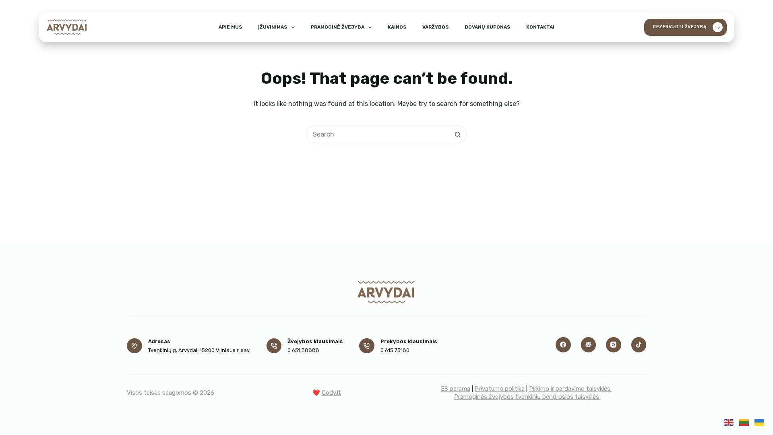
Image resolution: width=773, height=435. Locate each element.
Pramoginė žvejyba (337, 27)
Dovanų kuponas (487, 27)
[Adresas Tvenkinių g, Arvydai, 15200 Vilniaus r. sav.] (134, 346)
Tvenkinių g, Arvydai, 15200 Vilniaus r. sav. (199, 350)
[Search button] (458, 134)
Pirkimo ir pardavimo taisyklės (570, 388)
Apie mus (230, 27)
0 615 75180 (394, 350)
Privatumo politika (500, 388)
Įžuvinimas (272, 27)
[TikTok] (639, 344)
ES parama (455, 388)
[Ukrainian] (759, 422)
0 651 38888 (303, 350)
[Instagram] (613, 344)
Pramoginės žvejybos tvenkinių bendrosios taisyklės (527, 396)
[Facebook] (563, 344)
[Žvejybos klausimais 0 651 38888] (274, 346)
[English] (728, 422)
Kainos (397, 27)
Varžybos (435, 27)
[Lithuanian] (744, 422)
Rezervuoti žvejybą (680, 26)
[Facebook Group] (588, 344)
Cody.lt (331, 392)
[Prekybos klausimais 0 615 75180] (366, 346)
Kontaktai (540, 27)
